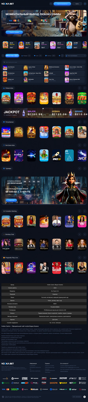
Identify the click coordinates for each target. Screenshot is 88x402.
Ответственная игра (49, 367)
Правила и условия (49, 365)
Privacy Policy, (82, 369)
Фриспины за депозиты (35, 371)
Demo (6, 105)
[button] (3, 55)
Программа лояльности (35, 367)
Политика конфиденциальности (50, 370)
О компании (32, 365)
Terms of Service (64, 371)
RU (30, 369)
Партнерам (47, 372)
